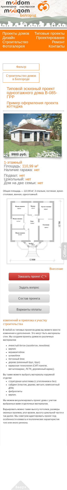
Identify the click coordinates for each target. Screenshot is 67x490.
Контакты (57, 46)
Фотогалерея (13, 46)
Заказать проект (29, 276)
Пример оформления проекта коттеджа (32, 104)
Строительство (15, 42)
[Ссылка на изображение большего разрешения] (35, 231)
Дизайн (8, 37)
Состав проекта (29, 298)
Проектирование (50, 37)
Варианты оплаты (29, 309)
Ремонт (58, 42)
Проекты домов (15, 33)
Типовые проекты (49, 33)
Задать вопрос (29, 287)
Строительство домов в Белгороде (21, 77)
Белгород (28, 15)
